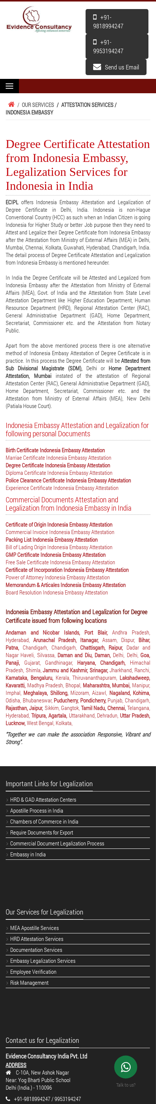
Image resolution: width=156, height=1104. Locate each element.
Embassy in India (28, 854)
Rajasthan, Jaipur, (25, 707)
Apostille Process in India (36, 810)
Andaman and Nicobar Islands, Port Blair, (59, 632)
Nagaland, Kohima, (129, 692)
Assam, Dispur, (120, 640)
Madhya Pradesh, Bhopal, (55, 685)
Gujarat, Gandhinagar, (50, 662)
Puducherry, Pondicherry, (81, 700)
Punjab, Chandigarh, (129, 700)
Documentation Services (36, 949)
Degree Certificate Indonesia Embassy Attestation (58, 465)
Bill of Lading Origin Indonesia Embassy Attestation (59, 547)
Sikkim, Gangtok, (63, 707)
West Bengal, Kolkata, (50, 723)
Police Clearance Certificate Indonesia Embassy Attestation (68, 480)
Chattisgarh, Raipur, (103, 647)
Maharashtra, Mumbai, (107, 685)
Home (10, 104)
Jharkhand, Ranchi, (129, 670)
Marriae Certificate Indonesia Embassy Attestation (58, 457)
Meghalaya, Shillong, (46, 692)
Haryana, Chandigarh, (103, 662)
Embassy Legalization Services (42, 960)
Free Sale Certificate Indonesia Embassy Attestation (60, 562)
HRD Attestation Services (36, 938)
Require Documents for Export (41, 832)
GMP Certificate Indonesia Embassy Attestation (56, 554)
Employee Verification (33, 971)
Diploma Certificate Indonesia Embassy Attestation (59, 472)
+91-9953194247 (108, 46)
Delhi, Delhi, (126, 655)
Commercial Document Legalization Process (57, 843)
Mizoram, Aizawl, (89, 692)
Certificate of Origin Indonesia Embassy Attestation (59, 524)
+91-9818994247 (108, 21)
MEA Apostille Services (34, 928)
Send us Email (122, 67)
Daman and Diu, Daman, (85, 655)
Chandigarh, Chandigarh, (51, 647)
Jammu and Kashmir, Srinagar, (76, 670)
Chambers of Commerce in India (44, 821)
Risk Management (29, 982)
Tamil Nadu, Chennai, (104, 707)
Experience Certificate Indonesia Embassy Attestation (62, 487)
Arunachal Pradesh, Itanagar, (67, 640)
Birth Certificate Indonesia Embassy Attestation (55, 450)
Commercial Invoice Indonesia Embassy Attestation (60, 532)
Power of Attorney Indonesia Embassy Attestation (58, 577)
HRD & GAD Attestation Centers (43, 799)
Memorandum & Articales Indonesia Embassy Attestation (66, 584)
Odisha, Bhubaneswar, (30, 700)
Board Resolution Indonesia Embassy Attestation (57, 592)
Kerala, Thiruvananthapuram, (88, 677)
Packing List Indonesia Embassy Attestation (52, 539)
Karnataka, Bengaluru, (31, 677)
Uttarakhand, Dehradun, (94, 715)
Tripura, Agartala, (50, 715)
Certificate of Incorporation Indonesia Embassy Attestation (67, 569)
